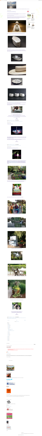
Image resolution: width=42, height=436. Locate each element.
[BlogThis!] (16, 120)
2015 (8, 324)
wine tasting (15, 318)
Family (13, 145)
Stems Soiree (23, 317)
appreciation (9, 145)
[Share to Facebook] (17, 144)
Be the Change (11, 145)
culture (9, 317)
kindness (17, 145)
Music (13, 317)
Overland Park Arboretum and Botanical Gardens (18, 317)
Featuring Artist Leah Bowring (11, 11)
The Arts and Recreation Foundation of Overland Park (13, 161)
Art (8, 317)
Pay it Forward (20, 145)
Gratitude (16, 145)
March (8, 333)
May (8, 332)
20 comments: (13, 120)
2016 (8, 323)
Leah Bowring (13, 102)
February (9, 334)
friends (14, 145)
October (9, 326)
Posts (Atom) (18, 321)
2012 (8, 337)
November (9, 325)
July (8, 328)
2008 (8, 340)
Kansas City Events (11, 317)
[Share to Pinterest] (18, 120)
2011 (8, 338)
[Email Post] (15, 120)
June (8, 331)
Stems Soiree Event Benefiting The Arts (11, 330)
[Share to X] (17, 120)
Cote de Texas (15, 116)
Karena (7, 352)
